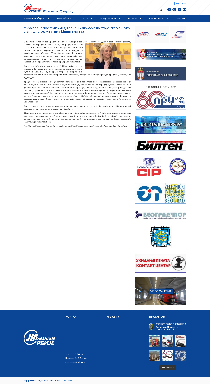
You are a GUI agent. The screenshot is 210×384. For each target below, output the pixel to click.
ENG (184, 3)
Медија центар (156, 18)
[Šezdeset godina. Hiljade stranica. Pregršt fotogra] (167, 355)
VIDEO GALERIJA (160, 291)
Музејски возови (108, 18)
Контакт (181, 18)
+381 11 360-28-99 (64, 380)
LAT (172, 3)
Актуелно (132, 18)
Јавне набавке (64, 18)
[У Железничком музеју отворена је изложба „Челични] (180, 341)
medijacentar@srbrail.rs (75, 362)
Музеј (85, 18)
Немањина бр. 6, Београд (76, 358)
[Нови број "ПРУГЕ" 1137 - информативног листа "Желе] (167, 341)
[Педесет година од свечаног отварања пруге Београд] (155, 355)
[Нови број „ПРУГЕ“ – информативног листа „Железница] (155, 341)
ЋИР (177, 3)
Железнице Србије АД (34, 18)
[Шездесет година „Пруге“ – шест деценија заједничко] (180, 355)
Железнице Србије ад (74, 354)
